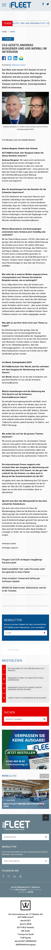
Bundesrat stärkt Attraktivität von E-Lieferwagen (26, 679)
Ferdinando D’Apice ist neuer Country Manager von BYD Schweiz (25, 688)
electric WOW (25, 924)
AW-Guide (25, 931)
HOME (4, 32)
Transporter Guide (25, 934)
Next (46, 776)
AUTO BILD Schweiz (25, 927)
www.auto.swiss (9, 543)
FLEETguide (25, 938)
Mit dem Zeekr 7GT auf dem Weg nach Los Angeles (26, 669)
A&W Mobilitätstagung (25, 945)
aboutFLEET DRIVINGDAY (25, 941)
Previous (42, 776)
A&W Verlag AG (21, 890)
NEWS (12, 32)
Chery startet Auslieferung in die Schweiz (27, 698)
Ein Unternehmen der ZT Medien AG (25, 914)
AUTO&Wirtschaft (25, 917)
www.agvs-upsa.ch (10, 548)
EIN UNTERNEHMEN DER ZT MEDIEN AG (25, 887)
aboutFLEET (25, 921)
